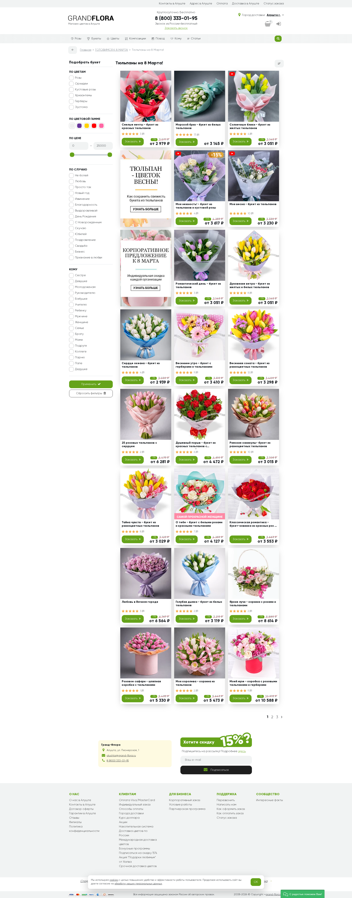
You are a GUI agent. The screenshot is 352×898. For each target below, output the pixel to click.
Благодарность (86, 204)
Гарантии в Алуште (82, 813)
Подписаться (219, 770)
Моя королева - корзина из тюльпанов (195, 683)
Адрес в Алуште (201, 3)
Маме (79, 339)
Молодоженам (85, 287)
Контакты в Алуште (172, 3)
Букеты (96, 38)
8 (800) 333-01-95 (176, 18)
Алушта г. (273, 15)
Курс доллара (129, 817)
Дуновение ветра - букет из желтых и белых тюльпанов (250, 285)
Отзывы (74, 817)
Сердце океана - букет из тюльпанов (141, 365)
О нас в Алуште (80, 800)
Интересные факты (269, 800)
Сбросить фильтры (89, 393)
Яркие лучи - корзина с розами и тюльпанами (253, 604)
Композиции (137, 38)
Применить (88, 384)
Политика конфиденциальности (84, 829)
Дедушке (81, 369)
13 (195, 134)
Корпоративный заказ (184, 800)
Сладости (87, 881)
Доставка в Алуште (245, 3)
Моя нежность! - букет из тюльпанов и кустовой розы (196, 206)
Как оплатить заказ (230, 813)
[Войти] (279, 24)
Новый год (82, 193)
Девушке (81, 281)
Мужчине (81, 316)
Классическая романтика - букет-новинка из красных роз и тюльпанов (253, 525)
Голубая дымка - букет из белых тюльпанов (199, 604)
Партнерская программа (187, 809)
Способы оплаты (131, 809)
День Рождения (85, 216)
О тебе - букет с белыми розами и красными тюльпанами (199, 524)
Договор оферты (81, 809)
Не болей (81, 175)
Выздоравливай (86, 210)
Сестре (80, 275)
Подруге (81, 345)
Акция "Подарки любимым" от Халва (137, 859)
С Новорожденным (88, 222)
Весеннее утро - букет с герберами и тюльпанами (194, 365)
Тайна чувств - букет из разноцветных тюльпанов (140, 524)
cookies (114, 880)
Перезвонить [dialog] (226, 800)
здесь (242, 751)
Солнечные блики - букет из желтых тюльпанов (250, 126)
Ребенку (80, 310)
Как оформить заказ (231, 809)
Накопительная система (136, 826)
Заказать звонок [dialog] (176, 28)
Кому (178, 38)
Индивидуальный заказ (134, 804)
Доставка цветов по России (133, 833)
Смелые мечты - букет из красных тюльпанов (140, 126)
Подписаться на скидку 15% (138, 853)
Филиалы (75, 822)
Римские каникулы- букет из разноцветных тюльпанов (250, 444)
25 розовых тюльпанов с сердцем (139, 444)
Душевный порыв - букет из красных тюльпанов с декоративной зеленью (196, 445)
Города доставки (131, 813)
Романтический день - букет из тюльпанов (198, 285)
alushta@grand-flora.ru (121, 755)
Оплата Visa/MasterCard (137, 800)
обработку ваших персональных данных (138, 883)
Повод (160, 38)
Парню (80, 357)
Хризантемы (83, 95)
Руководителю (85, 293)
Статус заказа (274, 3)
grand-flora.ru (274, 894)
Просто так (83, 187)
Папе (78, 363)
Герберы (81, 101)
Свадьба (81, 245)
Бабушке (81, 298)
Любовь (80, 181)
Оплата (222, 3)
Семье (79, 328)
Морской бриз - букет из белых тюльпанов (198, 126)
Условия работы (180, 804)
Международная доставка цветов (138, 842)
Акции (123, 822)
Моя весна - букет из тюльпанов (253, 204)
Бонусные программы (134, 848)
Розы (78, 38)
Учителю (81, 304)
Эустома (81, 107)
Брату (79, 334)
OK (256, 882)
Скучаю (80, 228)
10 (249, 213)
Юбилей (81, 234)
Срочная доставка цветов (138, 866)
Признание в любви (88, 257)
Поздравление (85, 240)
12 (249, 372)
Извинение (82, 199)
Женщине (81, 322)
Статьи (196, 38)
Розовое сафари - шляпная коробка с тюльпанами (141, 683)
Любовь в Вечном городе (140, 602)
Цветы (115, 38)
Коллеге (81, 351)
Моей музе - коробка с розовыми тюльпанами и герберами (253, 683)
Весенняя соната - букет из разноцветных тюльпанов (250, 365)
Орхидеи (81, 83)
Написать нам (226, 804)
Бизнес (80, 251)
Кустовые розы (85, 89)
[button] (302, 894)
